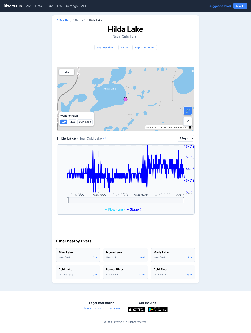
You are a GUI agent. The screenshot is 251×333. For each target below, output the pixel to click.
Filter (67, 72)
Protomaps (163, 127)
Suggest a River (220, 6)
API (83, 6)
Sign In (240, 6)
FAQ (59, 6)
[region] (125, 99)
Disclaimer (113, 308)
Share (124, 47)
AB (83, 20)
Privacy (99, 308)
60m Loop (85, 121)
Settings (72, 6)
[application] (125, 179)
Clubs (49, 6)
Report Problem (144, 47)
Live (72, 121)
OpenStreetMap (179, 127)
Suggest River (105, 47)
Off (64, 121)
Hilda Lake (81, 138)
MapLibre (151, 127)
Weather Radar (69, 115)
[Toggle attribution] (190, 127)
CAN (75, 20)
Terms (87, 308)
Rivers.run (13, 6)
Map (29, 6)
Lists (38, 6)
